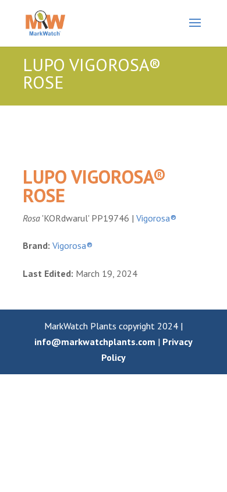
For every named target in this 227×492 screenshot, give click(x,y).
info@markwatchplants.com (94, 341)
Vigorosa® (156, 218)
